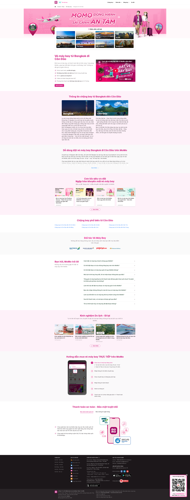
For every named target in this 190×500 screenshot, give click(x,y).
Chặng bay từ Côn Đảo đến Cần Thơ (118, 225)
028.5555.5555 (99, 480)
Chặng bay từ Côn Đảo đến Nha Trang (119, 227)
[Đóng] (187, 475)
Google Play (127, 475)
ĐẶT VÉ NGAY (59, 85)
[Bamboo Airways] (75, 248)
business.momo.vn (121, 463)
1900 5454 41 (94, 476)
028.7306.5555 (99, 479)
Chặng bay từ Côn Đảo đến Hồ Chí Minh (65, 225)
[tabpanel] (95, 39)
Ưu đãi (132, 2)
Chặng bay (110, 2)
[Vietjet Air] (101, 248)
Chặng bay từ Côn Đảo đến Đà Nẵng (64, 227)
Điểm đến (118, 2)
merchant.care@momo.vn (122, 461)
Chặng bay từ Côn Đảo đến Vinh (90, 227)
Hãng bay (125, 2)
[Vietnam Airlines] (115, 248)
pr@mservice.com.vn (121, 468)
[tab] (95, 29)
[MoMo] (55, 6)
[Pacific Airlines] (88, 248)
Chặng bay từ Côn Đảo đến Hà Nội (91, 225)
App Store (117, 475)
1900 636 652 (124, 459)
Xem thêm (94, 168)
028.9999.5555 (91, 480)
